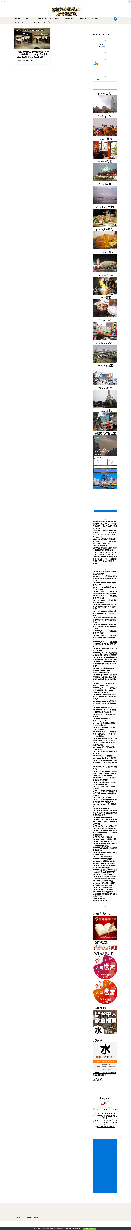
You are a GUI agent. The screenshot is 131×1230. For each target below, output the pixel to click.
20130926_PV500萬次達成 (102, 708)
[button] (48, 22)
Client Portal (20, 22)
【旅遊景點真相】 (70, 18)
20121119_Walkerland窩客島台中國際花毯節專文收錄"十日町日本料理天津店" (105, 613)
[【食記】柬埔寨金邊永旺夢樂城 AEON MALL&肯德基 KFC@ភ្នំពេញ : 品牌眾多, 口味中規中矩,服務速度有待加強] (32, 38)
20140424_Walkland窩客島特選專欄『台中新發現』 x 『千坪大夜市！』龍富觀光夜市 (104, 734)
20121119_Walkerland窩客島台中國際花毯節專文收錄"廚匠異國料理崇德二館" (105, 620)
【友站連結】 (17, 18)
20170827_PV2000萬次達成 (103, 892)
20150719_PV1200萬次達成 (102, 837)
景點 (25, 30)
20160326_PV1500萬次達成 (102, 859)
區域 (17, 30)
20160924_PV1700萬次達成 (103, 881)
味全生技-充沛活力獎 (100, 901)
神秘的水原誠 (29, 60)
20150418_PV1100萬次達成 (102, 817)
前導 (43, 22)
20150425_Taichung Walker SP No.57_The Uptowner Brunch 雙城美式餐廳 (105, 822)
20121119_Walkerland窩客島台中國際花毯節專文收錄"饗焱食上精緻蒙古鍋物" (105, 627)
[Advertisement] (106, 1166)
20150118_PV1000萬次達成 (102, 808)
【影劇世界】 (83, 18)
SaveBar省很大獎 (99, 898)
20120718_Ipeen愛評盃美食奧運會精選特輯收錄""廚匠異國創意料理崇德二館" (105, 578)
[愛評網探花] (105, 949)
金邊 (42, 30)
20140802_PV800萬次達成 (102, 756)
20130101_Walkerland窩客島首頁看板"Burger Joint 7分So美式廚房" (105, 638)
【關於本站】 (28, 18)
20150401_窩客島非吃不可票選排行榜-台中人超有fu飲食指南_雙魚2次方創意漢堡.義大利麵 (105, 813)
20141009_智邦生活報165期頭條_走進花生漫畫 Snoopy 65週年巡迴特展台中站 (105, 793)
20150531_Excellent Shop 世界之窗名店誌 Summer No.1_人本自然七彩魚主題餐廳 (105, 833)
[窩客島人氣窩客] (105, 978)
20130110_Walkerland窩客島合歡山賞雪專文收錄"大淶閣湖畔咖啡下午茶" (105, 644)
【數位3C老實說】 (54, 18)
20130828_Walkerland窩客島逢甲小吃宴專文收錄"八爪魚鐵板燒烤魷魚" (105, 703)
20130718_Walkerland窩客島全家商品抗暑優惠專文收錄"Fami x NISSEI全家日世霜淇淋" (105, 690)
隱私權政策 (95, 18)
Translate (109, 47)
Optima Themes (33, 1217)
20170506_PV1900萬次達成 (103, 890)
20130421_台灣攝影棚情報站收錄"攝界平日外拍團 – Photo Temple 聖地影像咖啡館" (103, 670)
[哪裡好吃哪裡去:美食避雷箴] (65, 13)
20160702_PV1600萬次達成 (103, 874)
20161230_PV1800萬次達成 (102, 887)
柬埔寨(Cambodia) (34, 30)
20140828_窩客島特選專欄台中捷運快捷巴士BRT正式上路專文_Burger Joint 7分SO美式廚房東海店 (105, 773)
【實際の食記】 (39, 18)
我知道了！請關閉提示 (89, 1228)
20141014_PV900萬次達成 (102, 797)
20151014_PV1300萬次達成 (102, 841)
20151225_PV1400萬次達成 (102, 857)
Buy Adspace (34, 22)
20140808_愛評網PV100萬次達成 (104, 758)
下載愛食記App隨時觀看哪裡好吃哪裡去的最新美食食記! (104, 1074)
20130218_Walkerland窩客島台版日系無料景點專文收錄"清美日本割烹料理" (105, 664)
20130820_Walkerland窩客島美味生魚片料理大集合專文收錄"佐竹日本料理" (105, 697)
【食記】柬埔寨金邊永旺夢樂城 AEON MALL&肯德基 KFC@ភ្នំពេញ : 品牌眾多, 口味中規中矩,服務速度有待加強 (32, 54)
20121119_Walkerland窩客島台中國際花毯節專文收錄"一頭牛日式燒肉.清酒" (105, 607)
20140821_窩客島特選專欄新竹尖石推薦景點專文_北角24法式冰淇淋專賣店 (105, 763)
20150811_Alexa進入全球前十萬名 (104, 839)
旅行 (21, 30)
